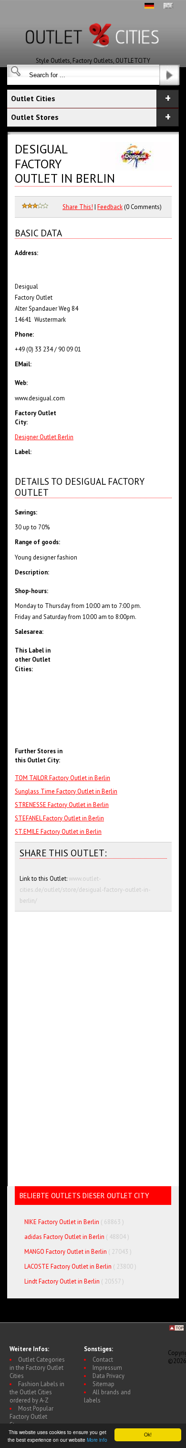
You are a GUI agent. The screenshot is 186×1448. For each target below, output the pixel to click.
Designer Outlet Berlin (44, 437)
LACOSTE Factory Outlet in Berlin (68, 1266)
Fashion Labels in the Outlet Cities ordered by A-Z (37, 1392)
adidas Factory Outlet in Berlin (64, 1237)
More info (97, 1439)
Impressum (107, 1368)
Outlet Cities (33, 98)
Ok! (148, 1434)
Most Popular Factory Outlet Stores (31, 1416)
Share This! (77, 207)
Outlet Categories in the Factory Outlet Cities (37, 1367)
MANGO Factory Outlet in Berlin (65, 1252)
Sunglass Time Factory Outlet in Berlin (66, 791)
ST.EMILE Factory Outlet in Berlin (58, 832)
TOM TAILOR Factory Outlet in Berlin (62, 778)
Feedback (110, 207)
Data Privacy (108, 1376)
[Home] (93, 54)
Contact (103, 1359)
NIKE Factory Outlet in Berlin (61, 1222)
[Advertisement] (119, 731)
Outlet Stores (35, 117)
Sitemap (103, 1384)
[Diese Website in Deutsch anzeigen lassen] (149, 6)
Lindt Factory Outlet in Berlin (62, 1281)
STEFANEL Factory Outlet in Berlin (59, 818)
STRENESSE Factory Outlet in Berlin (62, 805)
